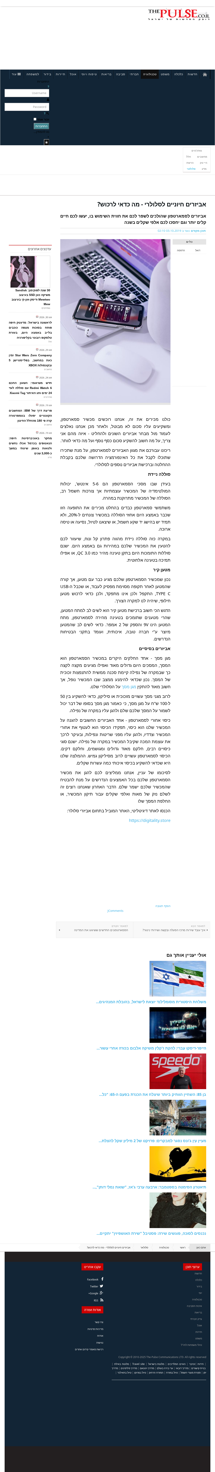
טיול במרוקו (140, 1372)
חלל (188, 156)
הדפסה (181, 250)
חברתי (134, 74)
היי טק (203, 163)
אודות (100, 1335)
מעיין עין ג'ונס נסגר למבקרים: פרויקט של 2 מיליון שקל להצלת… (152, 1140)
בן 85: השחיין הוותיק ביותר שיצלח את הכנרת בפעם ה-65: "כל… (152, 1094)
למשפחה (32, 74)
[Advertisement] (45, 37)
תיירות (60, 74)
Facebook (92, 1279)
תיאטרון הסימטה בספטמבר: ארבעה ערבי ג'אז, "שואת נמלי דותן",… (149, 1187)
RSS (96, 1300)
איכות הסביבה (194, 1306)
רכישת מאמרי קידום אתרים (89, 1349)
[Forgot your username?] (48, 86)
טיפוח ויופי (89, 74)
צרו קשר (99, 1322)
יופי (200, 1293)
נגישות (99, 1342)
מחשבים (202, 156)
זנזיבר (192, 1364)
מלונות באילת (121, 1364)
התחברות (41, 126)
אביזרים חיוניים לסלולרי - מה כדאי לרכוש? (151, 204)
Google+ (93, 1293)
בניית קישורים (198, 1368)
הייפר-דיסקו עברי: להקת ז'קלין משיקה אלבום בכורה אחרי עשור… (151, 1048)
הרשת (190, 163)
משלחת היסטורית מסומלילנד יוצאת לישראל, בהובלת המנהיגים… (151, 1001)
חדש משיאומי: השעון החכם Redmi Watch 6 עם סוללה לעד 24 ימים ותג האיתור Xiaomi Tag (30, 388)
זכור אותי (43, 119)
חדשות (192, 74)
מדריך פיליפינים (129, 1368)
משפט (165, 74)
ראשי (182, 1247)
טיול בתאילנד (124, 1372)
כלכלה (178, 74)
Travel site (138, 1364)
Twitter (94, 1286)
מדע (204, 169)
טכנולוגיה (150, 74)
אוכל (73, 74)
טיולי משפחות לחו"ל (191, 1345)
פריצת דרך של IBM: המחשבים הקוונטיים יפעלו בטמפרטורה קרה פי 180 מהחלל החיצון (30, 415)
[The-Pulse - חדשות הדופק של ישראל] (178, 14)
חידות (201, 1364)
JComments (115, 911)
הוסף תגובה (162, 906)
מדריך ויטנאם (147, 1368)
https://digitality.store (149, 820)
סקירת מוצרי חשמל (191, 1372)
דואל (197, 250)
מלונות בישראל (156, 1364)
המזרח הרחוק (156, 1372)
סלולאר (191, 169)
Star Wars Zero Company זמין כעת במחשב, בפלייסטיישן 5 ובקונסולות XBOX (30, 360)
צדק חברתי (196, 1319)
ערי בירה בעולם (165, 1368)
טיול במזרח (172, 1372)
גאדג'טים (196, 150)
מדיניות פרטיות (95, 1329)
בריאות (106, 74)
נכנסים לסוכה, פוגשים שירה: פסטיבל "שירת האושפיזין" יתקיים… (151, 1233)
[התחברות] (46, 142)
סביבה (120, 74)
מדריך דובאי (182, 1368)
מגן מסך (129, 686)
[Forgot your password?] (44, 113)
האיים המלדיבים (177, 1364)
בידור (47, 74)
